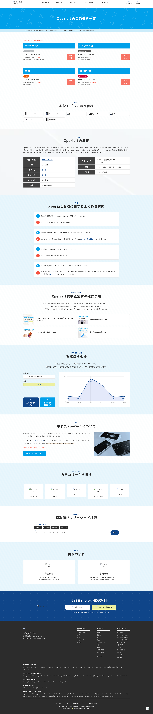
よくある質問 (89, 3)
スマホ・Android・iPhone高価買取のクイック (35, 30)
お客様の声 (104, 3)
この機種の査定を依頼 (47, 404)
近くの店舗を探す (31, 404)
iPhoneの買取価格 (30, 665)
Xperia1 (77, 30)
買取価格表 (45, 3)
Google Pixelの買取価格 (32, 673)
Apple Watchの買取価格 (32, 691)
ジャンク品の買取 (87, 239)
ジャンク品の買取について (35, 453)
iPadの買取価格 (29, 685)
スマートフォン (63, 30)
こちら (52, 274)
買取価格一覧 (53, 30)
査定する (70, 56)
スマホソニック (38, 440)
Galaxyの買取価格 (29, 679)
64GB (39, 384)
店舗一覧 (59, 3)
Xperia (71, 30)
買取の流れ (73, 3)
